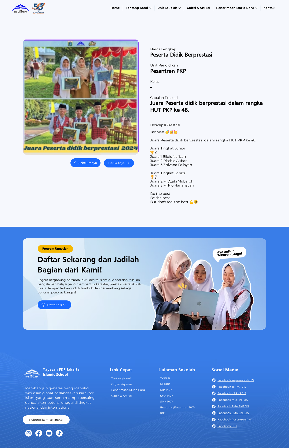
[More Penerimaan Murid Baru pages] (256, 8)
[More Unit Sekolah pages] (180, 8)
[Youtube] (49, 433)
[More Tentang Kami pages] (150, 8)
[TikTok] (59, 433)
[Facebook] (38, 433)
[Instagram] (28, 433)
